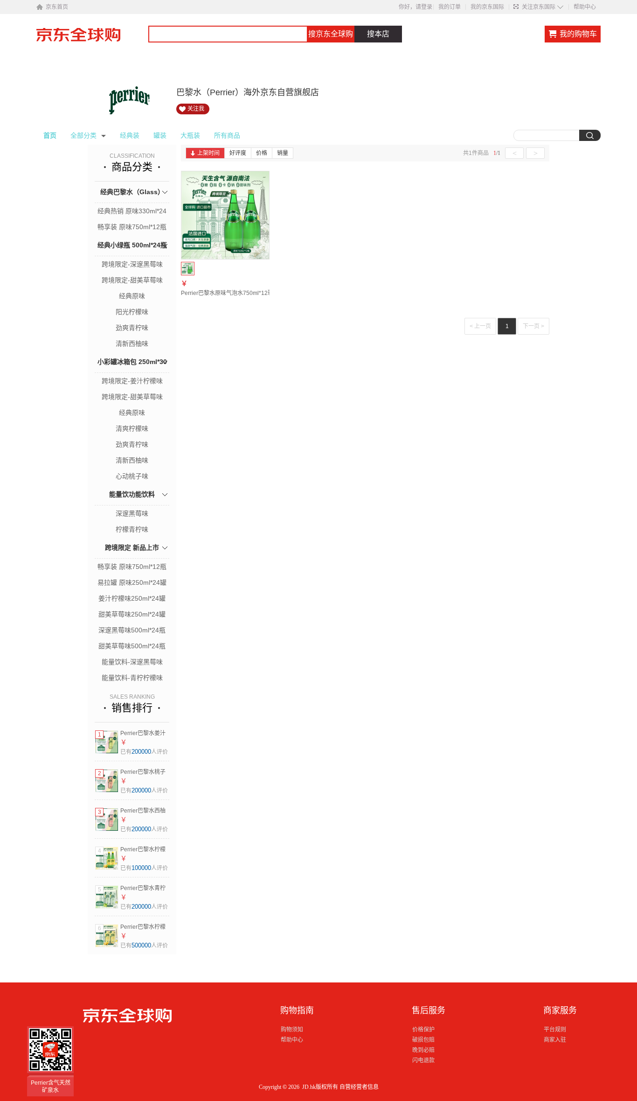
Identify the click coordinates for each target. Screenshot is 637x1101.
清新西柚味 (132, 343)
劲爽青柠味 (132, 327)
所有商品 (227, 135)
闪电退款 (423, 1060)
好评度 (237, 153)
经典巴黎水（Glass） (132, 192)
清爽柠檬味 (132, 428)
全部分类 (83, 135)
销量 (282, 153)
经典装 (129, 135)
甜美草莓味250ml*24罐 (132, 614)
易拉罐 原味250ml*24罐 (131, 582)
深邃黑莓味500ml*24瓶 (132, 630)
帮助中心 (585, 7)
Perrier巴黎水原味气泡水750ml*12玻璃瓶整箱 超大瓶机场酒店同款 (264, 293)
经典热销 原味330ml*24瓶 (131, 212)
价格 (261, 153)
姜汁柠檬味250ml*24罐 (132, 598)
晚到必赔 (423, 1050)
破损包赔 (423, 1040)
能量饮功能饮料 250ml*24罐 (132, 505)
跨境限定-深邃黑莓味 (132, 264)
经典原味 (132, 296)
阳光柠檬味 (132, 312)
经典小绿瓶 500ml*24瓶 (132, 245)
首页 (49, 135)
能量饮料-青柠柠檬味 (132, 677)
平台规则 (555, 1029)
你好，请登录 (415, 7)
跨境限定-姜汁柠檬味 (132, 381)
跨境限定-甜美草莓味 (132, 280)
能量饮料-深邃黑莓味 (132, 662)
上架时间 (208, 153)
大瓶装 (190, 135)
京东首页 (57, 7)
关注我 (195, 108)
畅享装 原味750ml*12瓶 (131, 227)
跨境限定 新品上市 (132, 547)
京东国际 (92, 39)
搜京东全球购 (330, 34)
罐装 (159, 135)
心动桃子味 (132, 476)
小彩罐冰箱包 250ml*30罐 (132, 372)
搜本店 (378, 34)
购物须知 (292, 1029)
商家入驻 (555, 1040)
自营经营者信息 (359, 1087)
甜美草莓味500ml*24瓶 (132, 646)
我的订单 (449, 7)
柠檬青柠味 (132, 529)
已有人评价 (144, 752)
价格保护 (423, 1029)
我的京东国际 (487, 7)
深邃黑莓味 (132, 513)
